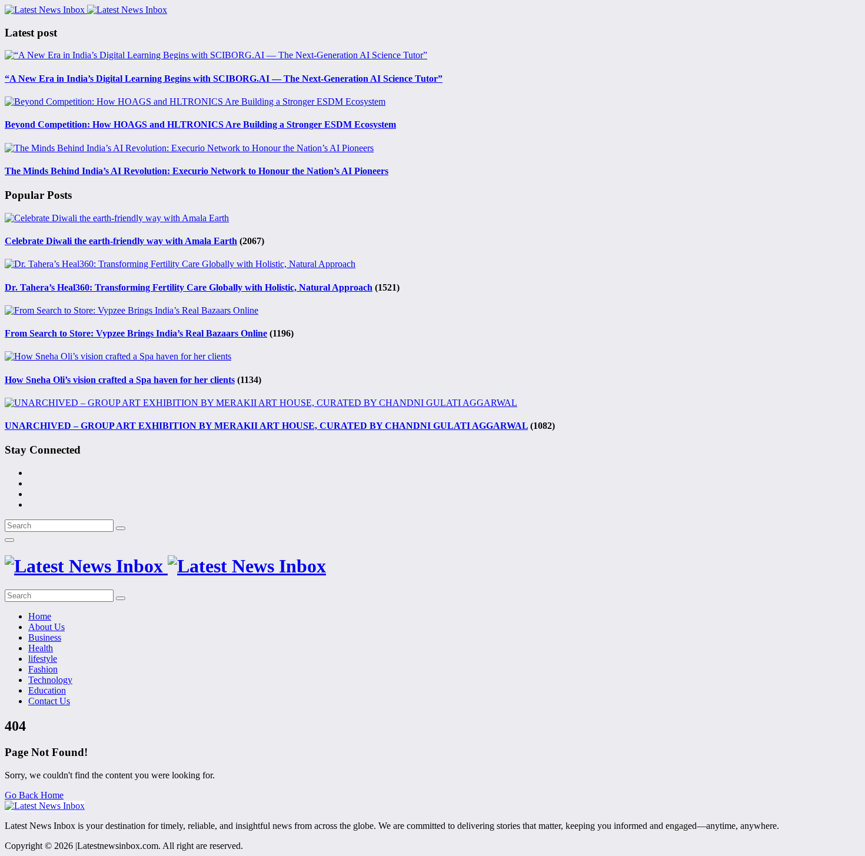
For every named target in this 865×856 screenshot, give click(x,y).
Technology (50, 680)
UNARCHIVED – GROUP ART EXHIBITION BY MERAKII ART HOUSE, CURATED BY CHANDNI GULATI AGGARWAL (266, 426)
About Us (46, 627)
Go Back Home (34, 795)
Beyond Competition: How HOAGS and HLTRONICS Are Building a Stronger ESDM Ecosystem (200, 124)
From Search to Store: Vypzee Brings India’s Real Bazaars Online (136, 333)
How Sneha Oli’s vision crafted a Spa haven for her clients (120, 380)
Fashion (43, 669)
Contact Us (49, 701)
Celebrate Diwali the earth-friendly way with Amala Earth (121, 241)
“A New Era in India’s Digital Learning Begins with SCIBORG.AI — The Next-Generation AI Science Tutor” (224, 79)
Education (47, 690)
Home (39, 616)
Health (40, 648)
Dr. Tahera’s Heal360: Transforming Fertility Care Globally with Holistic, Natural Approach (188, 287)
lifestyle (42, 659)
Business (44, 637)
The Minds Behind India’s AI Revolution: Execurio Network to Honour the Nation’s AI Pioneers (196, 171)
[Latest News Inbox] (86, 10)
